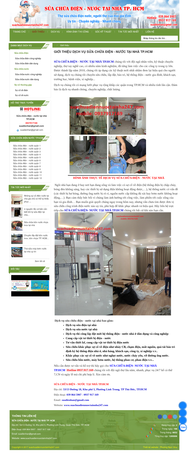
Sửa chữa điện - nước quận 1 (27, 145)
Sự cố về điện (21, 90)
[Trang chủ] (54, 45)
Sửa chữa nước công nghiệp (28, 74)
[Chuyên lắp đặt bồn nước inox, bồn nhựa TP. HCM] (17, 239)
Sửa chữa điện (21, 53)
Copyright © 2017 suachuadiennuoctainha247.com (35, 447)
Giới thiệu (38, 31)
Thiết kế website (150, 447)
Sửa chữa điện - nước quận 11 (27, 175)
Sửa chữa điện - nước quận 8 (27, 166)
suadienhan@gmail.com (31, 130)
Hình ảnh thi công (77, 31)
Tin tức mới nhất (128, 31)
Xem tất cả (40, 261)
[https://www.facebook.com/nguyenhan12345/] (182, 420)
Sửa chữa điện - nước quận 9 (27, 169)
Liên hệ (150, 31)
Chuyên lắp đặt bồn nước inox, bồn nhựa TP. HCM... (36, 237)
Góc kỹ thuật (103, 31)
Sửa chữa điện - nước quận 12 (27, 177)
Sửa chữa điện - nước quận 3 (27, 151)
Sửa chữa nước (21, 69)
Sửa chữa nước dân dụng (27, 79)
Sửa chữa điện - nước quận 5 (27, 157)
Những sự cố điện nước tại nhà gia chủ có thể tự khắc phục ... (36, 198)
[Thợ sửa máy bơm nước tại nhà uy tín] (17, 252)
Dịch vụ (55, 31)
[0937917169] (182, 405)
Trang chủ (19, 31)
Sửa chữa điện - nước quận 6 (27, 160)
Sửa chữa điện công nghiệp (28, 58)
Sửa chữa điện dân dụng (26, 63)
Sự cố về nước (22, 95)
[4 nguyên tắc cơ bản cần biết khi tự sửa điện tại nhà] (17, 212)
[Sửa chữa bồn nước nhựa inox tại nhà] (17, 226)
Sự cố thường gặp (23, 85)
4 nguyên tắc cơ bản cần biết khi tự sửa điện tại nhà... (35, 211)
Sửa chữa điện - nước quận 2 (27, 148)
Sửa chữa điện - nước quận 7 (27, 163)
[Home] (94, 14)
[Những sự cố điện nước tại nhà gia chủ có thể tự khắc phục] (17, 199)
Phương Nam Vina (168, 447)
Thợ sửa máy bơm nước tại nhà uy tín (35, 250)
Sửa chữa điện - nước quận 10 (27, 172)
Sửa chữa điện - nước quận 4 (27, 154)
